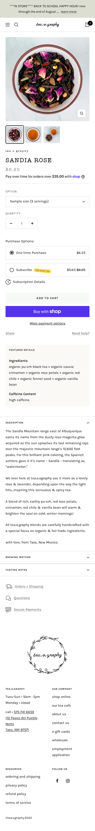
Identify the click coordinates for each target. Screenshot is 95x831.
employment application (62, 752)
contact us (60, 723)
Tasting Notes (16, 569)
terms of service (18, 803)
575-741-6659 (24, 712)
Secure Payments (27, 609)
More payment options (47, 323)
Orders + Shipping (29, 586)
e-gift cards (61, 731)
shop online (61, 697)
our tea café (61, 705)
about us (59, 714)
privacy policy (16, 785)
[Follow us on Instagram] (67, 781)
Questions (22, 598)
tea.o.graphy (17, 151)
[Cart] (87, 25)
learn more (69, 12)
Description (15, 422)
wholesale (60, 740)
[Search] (16, 25)
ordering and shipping (23, 776)
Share (10, 333)
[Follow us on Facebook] (57, 781)
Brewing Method (18, 557)
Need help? (80, 333)
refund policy (16, 794)
